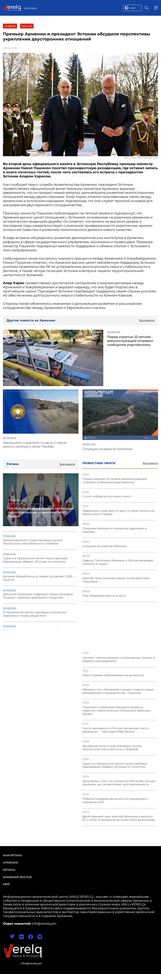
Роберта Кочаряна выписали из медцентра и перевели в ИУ (115, 800)
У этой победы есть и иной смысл (106, 496)
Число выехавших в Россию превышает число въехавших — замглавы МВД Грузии (115, 730)
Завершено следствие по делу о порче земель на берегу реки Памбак (118, 512)
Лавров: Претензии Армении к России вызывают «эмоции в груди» (118, 562)
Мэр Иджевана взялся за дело (104, 595)
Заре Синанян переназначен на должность (113, 675)
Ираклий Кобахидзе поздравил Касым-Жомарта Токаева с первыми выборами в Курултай (38, 596)
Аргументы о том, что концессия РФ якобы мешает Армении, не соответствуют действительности (119, 782)
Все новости (150, 463)
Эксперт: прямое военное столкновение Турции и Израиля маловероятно (118, 659)
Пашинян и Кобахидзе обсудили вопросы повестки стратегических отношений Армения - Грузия (117, 711)
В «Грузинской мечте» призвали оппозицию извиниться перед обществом (34, 614)
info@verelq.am (31, 963)
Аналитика (12, 855)
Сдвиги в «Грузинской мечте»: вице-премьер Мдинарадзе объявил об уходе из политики (114, 765)
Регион (9, 870)
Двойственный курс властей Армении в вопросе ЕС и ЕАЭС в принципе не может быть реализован (118, 818)
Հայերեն (10, 26)
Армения (10, 862)
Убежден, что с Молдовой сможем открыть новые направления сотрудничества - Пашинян (118, 691)
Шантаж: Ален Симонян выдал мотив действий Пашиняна (116, 580)
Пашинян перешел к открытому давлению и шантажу (114, 530)
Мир (6, 884)
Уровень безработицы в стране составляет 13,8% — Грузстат (39, 578)
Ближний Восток (17, 877)
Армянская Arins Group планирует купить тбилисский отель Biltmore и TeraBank (112, 747)
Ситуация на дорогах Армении (104, 546)
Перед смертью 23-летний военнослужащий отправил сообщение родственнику (114, 480)
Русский (27, 26)
